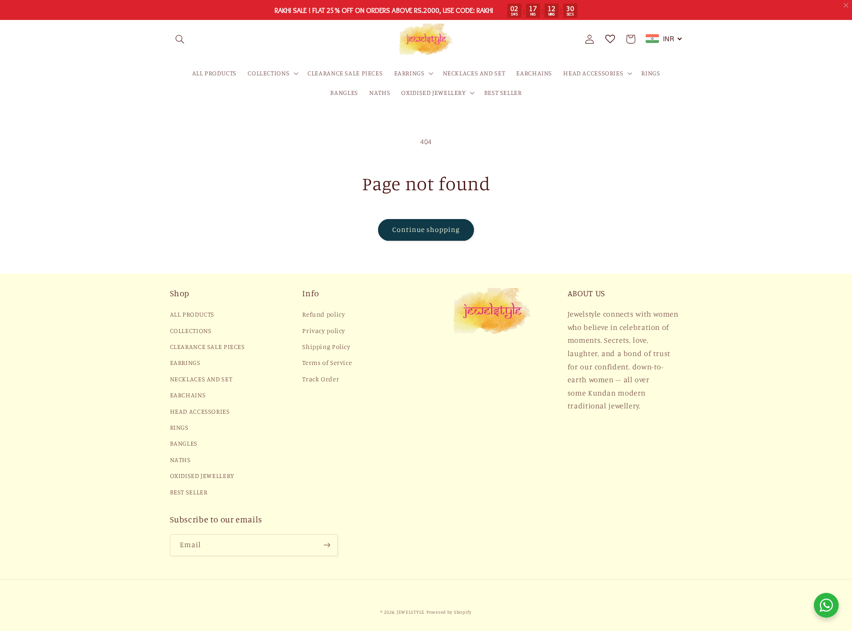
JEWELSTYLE (411, 612)
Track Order (320, 379)
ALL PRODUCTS (192, 314)
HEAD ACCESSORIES (200, 411)
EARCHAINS (188, 395)
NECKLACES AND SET (201, 379)
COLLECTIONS (191, 330)
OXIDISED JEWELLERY (202, 475)
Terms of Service (327, 362)
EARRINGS (185, 362)
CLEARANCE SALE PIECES (207, 346)
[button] (180, 39)
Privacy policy (323, 330)
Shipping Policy (326, 346)
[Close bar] (846, 5)
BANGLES (183, 443)
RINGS (179, 427)
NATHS (180, 459)
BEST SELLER (189, 492)
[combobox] (664, 38)
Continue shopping (426, 229)
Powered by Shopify (449, 612)
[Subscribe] (326, 545)
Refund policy (323, 314)
